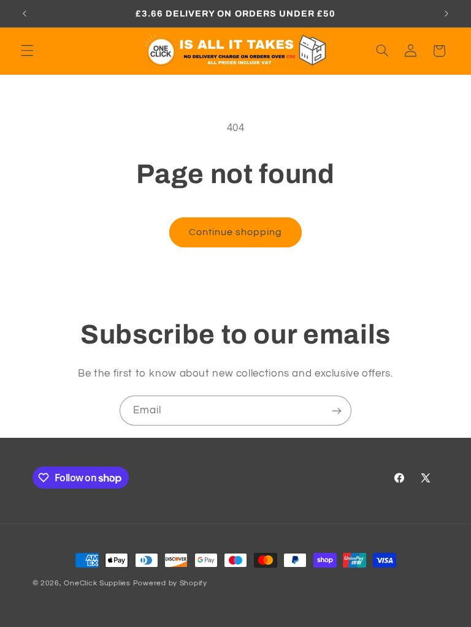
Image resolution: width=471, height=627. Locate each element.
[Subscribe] (337, 411)
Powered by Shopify (170, 583)
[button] (27, 51)
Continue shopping (236, 232)
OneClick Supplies (97, 583)
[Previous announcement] (24, 13)
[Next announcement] (446, 13)
